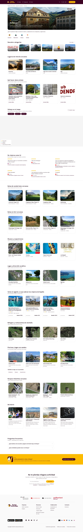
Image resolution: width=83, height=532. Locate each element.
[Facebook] (29, 520)
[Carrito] (59, 2)
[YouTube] (31, 520)
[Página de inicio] (12, 2)
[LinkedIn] (26, 520)
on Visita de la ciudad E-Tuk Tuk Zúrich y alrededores (64, 175)
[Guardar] (73, 9)
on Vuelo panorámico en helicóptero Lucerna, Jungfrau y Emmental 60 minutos (65, 167)
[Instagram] (34, 520)
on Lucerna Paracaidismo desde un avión (38, 176)
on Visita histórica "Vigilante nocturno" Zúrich (15, 175)
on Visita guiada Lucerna (35, 163)
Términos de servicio (42, 484)
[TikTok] (37, 520)
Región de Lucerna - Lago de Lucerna (15, 5)
